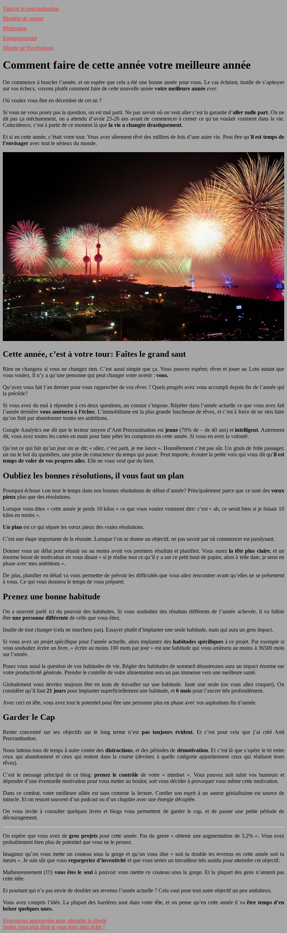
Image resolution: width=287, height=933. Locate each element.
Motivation (15, 28)
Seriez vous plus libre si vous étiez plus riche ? (54, 927)
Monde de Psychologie (28, 48)
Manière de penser (23, 18)
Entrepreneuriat (20, 38)
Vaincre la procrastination (31, 9)
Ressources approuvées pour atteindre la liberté (54, 921)
